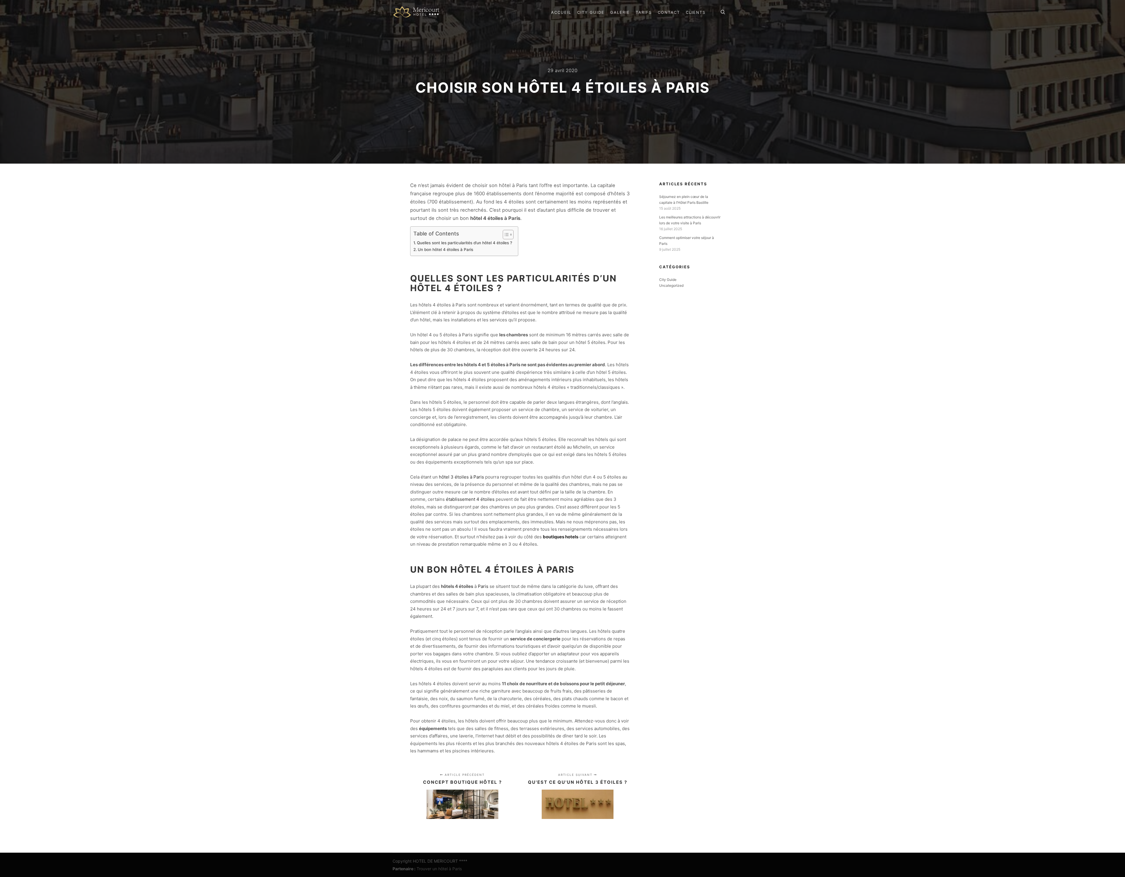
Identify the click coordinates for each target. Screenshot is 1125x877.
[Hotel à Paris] (418, 12)
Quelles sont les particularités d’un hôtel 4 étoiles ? (464, 242)
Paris (483, 586)
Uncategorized (671, 285)
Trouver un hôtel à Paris (439, 868)
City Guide (667, 279)
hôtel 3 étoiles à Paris (461, 477)
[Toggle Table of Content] (505, 235)
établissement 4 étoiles (470, 499)
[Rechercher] (722, 12)
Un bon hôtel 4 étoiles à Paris (445, 249)
